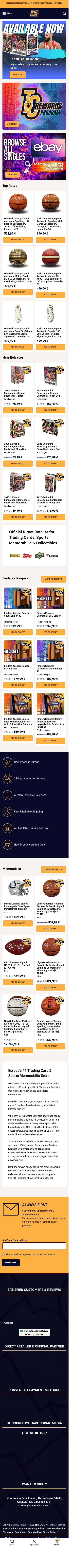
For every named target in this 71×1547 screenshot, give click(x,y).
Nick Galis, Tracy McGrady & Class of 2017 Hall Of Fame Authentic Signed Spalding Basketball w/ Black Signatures (18, 1026)
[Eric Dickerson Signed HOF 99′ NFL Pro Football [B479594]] (18, 947)
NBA (39, 918)
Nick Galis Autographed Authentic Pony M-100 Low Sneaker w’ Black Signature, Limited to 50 (49, 332)
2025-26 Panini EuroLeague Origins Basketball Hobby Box (48, 393)
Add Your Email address (14, 1240)
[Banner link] (34, 106)
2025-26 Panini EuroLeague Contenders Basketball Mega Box (17, 500)
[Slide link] (34, 50)
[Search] (64, 13)
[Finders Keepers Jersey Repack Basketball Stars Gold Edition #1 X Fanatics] (18, 703)
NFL (6, 912)
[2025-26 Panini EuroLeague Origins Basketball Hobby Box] (51, 376)
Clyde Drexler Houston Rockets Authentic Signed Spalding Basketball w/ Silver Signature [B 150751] (50, 967)
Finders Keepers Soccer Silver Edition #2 (16, 614)
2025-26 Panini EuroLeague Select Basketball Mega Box (15, 446)
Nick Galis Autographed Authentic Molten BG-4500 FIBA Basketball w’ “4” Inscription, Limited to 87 (50, 278)
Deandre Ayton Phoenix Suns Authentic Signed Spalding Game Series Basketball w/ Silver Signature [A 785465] (49, 1026)
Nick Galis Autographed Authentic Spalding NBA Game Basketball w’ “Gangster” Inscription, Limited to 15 (49, 223)
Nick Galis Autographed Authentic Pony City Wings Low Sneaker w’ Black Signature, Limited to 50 (18, 332)
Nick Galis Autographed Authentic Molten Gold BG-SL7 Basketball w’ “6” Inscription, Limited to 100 (18, 277)
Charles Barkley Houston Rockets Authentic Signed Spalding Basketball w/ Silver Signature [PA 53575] (50, 909)
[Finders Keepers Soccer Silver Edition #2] (18, 598)
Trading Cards (21, 537)
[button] (18, 240)
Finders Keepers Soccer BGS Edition (16, 667)
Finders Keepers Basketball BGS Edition (49, 614)
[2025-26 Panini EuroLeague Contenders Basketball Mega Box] (18, 482)
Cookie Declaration (56, 1533)
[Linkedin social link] (41, 1438)
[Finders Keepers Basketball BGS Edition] (51, 598)
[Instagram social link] (31, 1438)
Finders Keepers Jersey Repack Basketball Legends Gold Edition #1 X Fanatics (50, 723)
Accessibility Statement (15, 1533)
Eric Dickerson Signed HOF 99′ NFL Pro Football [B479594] (17, 965)
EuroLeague (9, 399)
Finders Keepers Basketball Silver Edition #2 (50, 669)
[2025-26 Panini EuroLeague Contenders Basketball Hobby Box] (51, 483)
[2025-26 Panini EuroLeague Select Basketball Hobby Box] (51, 427)
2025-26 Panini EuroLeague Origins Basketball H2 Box (14, 393)
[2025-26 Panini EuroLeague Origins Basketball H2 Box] (18, 375)
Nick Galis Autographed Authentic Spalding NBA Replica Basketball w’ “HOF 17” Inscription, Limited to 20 (16, 223)
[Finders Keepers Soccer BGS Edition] (18, 651)
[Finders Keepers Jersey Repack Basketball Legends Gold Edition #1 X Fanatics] (51, 703)
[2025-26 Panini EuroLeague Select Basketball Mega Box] (18, 428)
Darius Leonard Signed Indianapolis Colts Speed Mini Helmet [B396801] (17, 906)
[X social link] (26, 1438)
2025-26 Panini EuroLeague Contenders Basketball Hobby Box (49, 500)
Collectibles (46, 543)
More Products (53, 579)
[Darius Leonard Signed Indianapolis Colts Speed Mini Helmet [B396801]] (18, 888)
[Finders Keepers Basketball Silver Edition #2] (51, 651)
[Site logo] (34, 13)
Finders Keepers (11, 622)
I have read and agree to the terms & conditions (30, 1254)
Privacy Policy (36, 1533)
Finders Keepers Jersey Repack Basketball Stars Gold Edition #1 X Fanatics (18, 722)
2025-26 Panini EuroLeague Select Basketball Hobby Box (48, 446)
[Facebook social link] (22, 1438)
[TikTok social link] (45, 1438)
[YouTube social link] (36, 1438)
